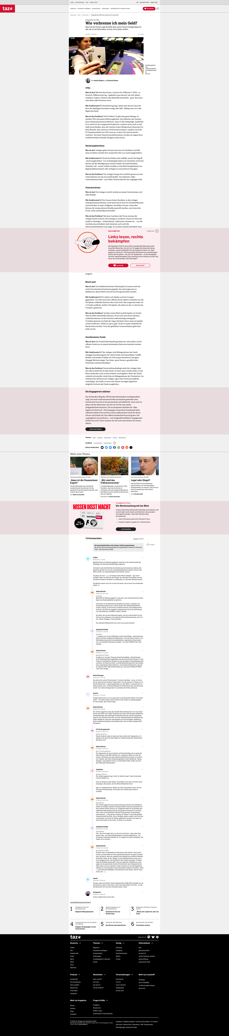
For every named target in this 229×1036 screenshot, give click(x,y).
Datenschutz (127, 1024)
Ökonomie (85, 15)
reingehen (73, 993)
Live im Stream (121, 985)
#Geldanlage (122, 437)
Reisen (72, 1006)
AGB (142, 1024)
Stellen (118, 956)
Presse (118, 959)
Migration (96, 948)
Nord (72, 965)
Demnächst (119, 979)
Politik (72, 948)
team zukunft (97, 979)
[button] (157, 8)
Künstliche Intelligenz (100, 950)
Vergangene (120, 988)
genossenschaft (144, 950)
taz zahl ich (142, 953)
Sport (72, 959)
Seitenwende (148, 1024)
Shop (72, 1011)
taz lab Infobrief (98, 988)
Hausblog (119, 950)
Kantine (72, 1008)
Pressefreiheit (97, 953)
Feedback (96, 1005)
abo (140, 948)
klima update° (74, 985)
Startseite (73, 15)
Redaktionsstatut (129, 1022)
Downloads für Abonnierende (103, 1014)
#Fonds (115, 437)
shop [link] (87, 2)
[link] (73, 9)
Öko (79, 15)
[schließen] (157, 231)
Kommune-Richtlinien (143, 1022)
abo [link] (137, 2)
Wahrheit (73, 968)
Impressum (136, 1024)
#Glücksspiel (107, 437)
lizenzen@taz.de (83, 1024)
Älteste (142, 539)
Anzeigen (73, 1014)
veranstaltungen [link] (79, 2)
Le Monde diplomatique (147, 985)
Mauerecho (74, 988)
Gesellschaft (74, 953)
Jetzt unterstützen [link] (95, 429)
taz (75, 937)
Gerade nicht (150, 231)
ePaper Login (97, 1011)
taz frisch (96, 982)
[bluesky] (153, 938)
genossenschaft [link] (144, 2)
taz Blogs (142, 980)
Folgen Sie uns (142, 937)
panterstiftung (143, 959)
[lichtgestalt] (87, 893)
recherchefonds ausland (147, 956)
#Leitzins (100, 437)
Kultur (72, 956)
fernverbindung (75, 982)
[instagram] (157, 938)
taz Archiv (142, 988)
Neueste (135, 539)
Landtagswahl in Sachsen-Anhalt (102, 960)
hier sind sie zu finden (106, 549)
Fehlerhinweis (108, 443)
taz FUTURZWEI (144, 983)
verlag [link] (72, 2)
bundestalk (74, 979)
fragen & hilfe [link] (93, 2)
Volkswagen (97, 956)
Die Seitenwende (121, 953)
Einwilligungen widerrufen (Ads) (126, 1027)
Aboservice (97, 1008)
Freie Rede (73, 991)
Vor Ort (118, 982)
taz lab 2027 (120, 991)
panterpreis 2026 (144, 962)
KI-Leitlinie (154, 1022)
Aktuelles (119, 948)
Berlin (72, 962)
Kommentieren (98, 443)
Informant (119, 1024)
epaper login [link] (153, 2)
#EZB (94, 437)
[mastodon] (149, 938)
